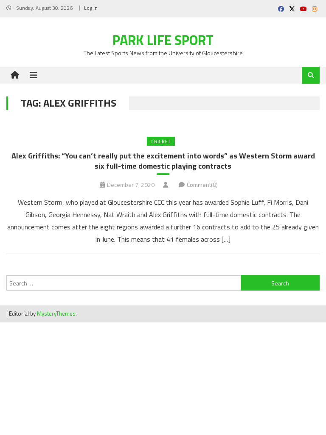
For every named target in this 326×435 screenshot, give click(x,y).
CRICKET (161, 141)
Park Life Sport (163, 40)
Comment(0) (202, 184)
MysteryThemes (56, 313)
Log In (91, 8)
